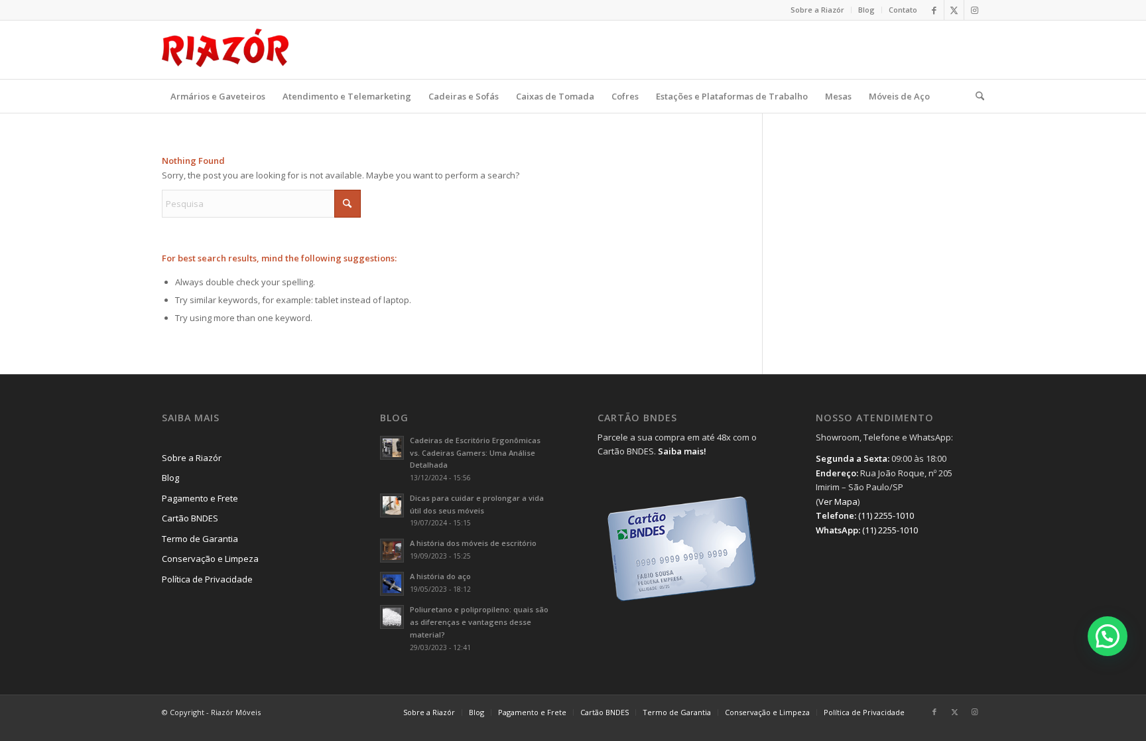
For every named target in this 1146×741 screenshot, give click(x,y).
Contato (903, 10)
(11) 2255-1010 (886, 515)
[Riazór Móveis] (225, 50)
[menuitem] (818, 10)
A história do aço (440, 576)
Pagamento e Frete (200, 498)
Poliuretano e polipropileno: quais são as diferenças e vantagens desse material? (479, 622)
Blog (866, 10)
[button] (1107, 636)
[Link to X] (954, 10)
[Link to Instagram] (974, 10)
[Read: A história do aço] (392, 584)
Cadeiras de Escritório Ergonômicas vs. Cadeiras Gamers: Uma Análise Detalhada (475, 452)
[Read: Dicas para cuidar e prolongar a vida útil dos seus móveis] (392, 505)
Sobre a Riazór (817, 10)
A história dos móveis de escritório (473, 543)
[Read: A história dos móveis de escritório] (392, 551)
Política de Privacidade (207, 579)
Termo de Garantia (200, 539)
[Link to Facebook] (934, 10)
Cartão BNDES (190, 518)
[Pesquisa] (975, 96)
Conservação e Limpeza (210, 559)
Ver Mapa (838, 501)
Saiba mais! (682, 451)
